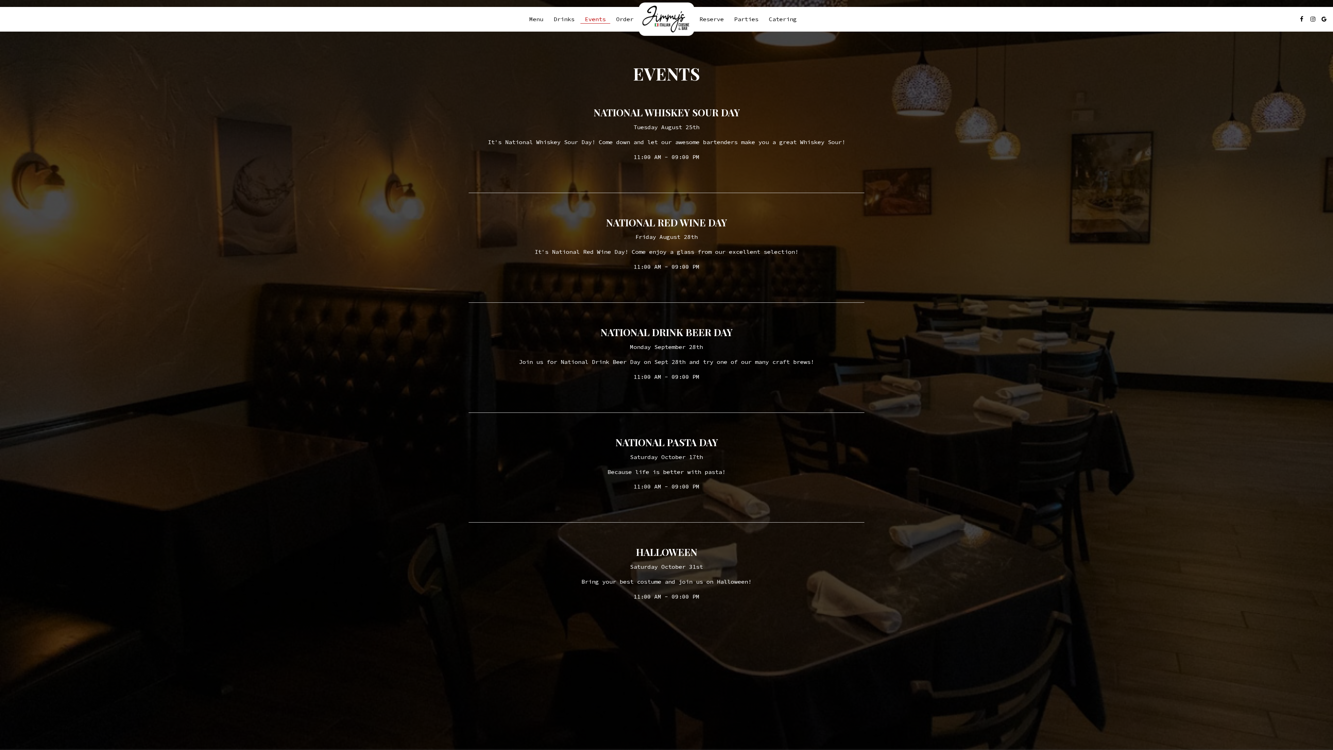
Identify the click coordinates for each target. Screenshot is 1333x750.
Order (625, 19)
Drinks (564, 19)
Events (595, 19)
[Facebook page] (1301, 19)
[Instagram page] (1312, 19)
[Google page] (1324, 19)
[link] (666, 19)
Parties (746, 19)
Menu (536, 19)
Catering (783, 19)
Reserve (711, 19)
